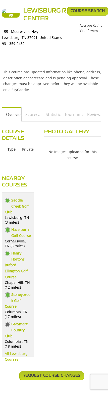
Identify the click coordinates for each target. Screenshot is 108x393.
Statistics (51, 114)
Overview (12, 114)
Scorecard (31, 114)
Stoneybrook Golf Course (17, 300)
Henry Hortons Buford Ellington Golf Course (16, 265)
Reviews (92, 114)
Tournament (72, 114)
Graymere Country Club (16, 329)
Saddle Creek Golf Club (17, 206)
